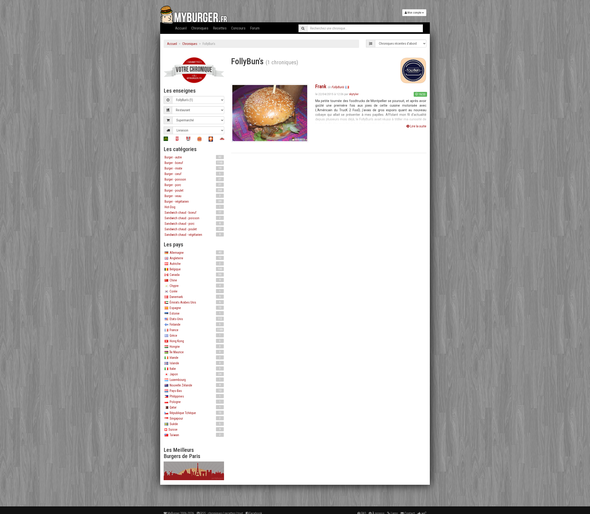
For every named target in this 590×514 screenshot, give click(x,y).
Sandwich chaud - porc (193, 223)
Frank (320, 86)
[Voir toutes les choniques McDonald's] (166, 139)
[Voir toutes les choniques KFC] (188, 139)
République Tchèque (194, 413)
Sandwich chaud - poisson (193, 218)
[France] (347, 87)
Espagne (194, 308)
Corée (194, 291)
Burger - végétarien (193, 201)
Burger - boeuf (194, 163)
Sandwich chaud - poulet (193, 229)
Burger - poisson (193, 179)
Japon (194, 374)
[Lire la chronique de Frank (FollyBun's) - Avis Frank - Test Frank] (270, 113)
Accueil (181, 28)
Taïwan (194, 435)
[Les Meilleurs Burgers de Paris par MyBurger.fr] (194, 470)
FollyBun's (338, 87)
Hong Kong (194, 341)
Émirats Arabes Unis (194, 302)
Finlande (194, 324)
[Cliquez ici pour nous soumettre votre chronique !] (194, 70)
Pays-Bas (194, 391)
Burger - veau (193, 196)
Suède (194, 424)
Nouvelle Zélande (194, 385)
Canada (194, 275)
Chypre (194, 286)
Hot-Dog (193, 207)
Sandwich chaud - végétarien (193, 235)
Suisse (194, 429)
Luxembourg (194, 380)
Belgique (195, 269)
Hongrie (194, 346)
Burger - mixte (193, 168)
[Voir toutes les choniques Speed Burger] (211, 139)
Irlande (194, 357)
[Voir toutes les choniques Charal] (222, 139)
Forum (255, 28)
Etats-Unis (195, 319)
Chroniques (199, 28)
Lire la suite (417, 126)
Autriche (194, 264)
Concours (238, 28)
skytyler (354, 94)
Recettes (220, 28)
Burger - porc (193, 185)
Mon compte (414, 12)
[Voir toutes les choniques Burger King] (199, 139)
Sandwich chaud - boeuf (193, 212)
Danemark (194, 297)
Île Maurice (194, 352)
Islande (194, 363)
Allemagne (194, 252)
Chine (194, 280)
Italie (194, 369)
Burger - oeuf (193, 174)
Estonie (194, 313)
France (195, 330)
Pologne (194, 402)
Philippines (194, 396)
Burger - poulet (193, 190)
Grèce (194, 335)
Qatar (194, 407)
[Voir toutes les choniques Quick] (177, 139)
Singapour (194, 418)
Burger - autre (193, 157)
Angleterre (194, 258)
